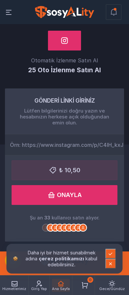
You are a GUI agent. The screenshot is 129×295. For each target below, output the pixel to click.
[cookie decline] (110, 264)
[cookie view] (15, 258)
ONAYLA (69, 194)
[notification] (113, 12)
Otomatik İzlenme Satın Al (64, 60)
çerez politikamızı (62, 258)
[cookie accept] (110, 254)
